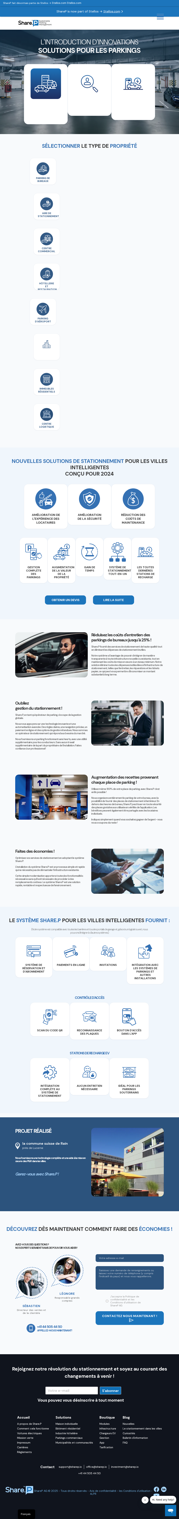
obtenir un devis (66, 600)
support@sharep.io (70, 1467)
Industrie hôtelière (67, 1433)
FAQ (125, 1442)
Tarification (106, 1447)
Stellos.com (111, 11)
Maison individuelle (67, 1424)
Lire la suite (113, 600)
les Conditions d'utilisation (123, 1301)
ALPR (93, 1494)
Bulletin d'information (135, 1438)
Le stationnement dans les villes (142, 1428)
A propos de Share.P (29, 1424)
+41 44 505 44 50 (89, 1473)
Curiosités (129, 1433)
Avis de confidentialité (103, 1491)
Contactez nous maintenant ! (129, 1316)
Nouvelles (128, 1424)
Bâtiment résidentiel (68, 1428)
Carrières (22, 1447)
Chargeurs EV (107, 1433)
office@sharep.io (96, 1467)
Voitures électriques (29, 1433)
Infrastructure (107, 1428)
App (101, 1442)
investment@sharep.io (125, 1467)
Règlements (24, 1452)
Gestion (104, 1438)
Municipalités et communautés (74, 1442)
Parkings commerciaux (69, 1438)
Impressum (23, 1442)
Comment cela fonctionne (33, 1428)
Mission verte (25, 1438)
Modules (104, 1424)
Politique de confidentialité (124, 1298)
